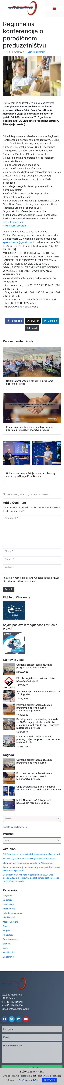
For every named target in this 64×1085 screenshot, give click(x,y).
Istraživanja (8, 904)
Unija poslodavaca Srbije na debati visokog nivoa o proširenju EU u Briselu (38, 788)
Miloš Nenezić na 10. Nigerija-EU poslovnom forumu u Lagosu (34, 801)
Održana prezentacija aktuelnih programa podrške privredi (34, 666)
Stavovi (6, 943)
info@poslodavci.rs (19, 1009)
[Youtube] (26, 1019)
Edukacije (7, 900)
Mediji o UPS (9, 917)
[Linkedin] (19, 1019)
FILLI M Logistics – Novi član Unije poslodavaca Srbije (35, 679)
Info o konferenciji (13, 222)
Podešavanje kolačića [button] (29, 1080)
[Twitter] (12, 1019)
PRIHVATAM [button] (49, 1080)
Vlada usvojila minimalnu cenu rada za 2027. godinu (38, 693)
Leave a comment (36, 51)
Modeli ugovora (10, 921)
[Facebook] (4, 1019)
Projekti (6, 930)
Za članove (8, 956)
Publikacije (8, 935)
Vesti (5, 948)
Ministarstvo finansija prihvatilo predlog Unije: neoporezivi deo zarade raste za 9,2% (38, 739)
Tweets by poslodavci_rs (15, 827)
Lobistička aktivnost (12, 913)
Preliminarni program (14, 225)
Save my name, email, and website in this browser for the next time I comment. (32, 579)
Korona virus (9, 908)
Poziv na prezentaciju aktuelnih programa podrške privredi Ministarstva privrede (34, 707)
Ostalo (6, 926)
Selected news (10, 939)
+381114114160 (14, 1005)
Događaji (7, 895)
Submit (9, 589)
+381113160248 (14, 1001)
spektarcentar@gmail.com (17, 242)
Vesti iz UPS (9, 952)
